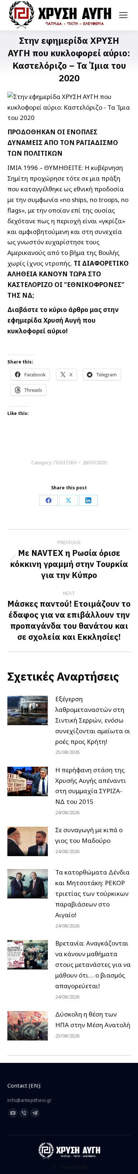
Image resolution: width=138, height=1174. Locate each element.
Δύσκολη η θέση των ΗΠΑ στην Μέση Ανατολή (92, 1019)
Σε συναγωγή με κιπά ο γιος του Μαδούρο (89, 835)
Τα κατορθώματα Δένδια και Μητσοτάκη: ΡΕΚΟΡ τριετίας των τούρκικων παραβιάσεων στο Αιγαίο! (92, 893)
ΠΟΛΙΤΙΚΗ (65, 462)
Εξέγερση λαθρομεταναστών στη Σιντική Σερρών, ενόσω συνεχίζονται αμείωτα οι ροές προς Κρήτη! (92, 720)
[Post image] (27, 710)
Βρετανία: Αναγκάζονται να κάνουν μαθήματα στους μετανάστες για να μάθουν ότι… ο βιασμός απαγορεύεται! (93, 964)
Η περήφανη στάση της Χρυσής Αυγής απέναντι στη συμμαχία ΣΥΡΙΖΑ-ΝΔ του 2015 (90, 786)
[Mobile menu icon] (123, 15)
